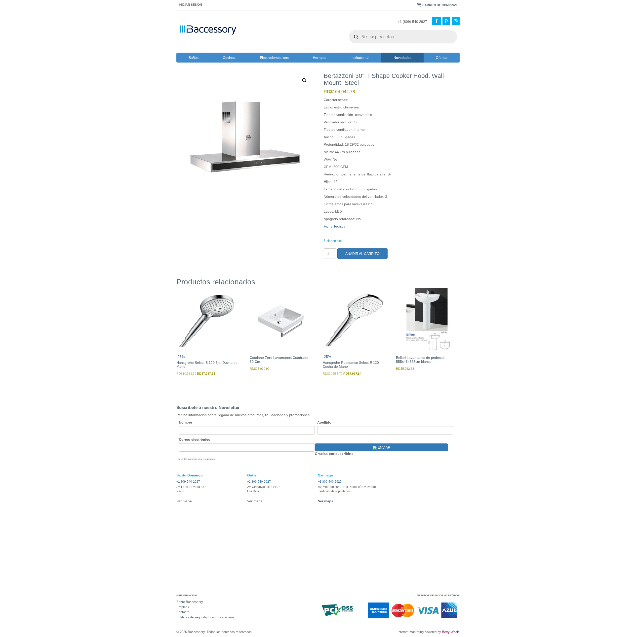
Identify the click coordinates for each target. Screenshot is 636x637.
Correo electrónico (194, 439)
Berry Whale (451, 632)
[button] (304, 80)
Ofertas (441, 58)
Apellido (324, 422)
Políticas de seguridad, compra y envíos (205, 617)
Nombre (185, 422)
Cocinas (229, 58)
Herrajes (319, 58)
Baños (194, 58)
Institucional (360, 58)
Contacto (182, 612)
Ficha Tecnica (334, 226)
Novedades (402, 58)
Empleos (182, 607)
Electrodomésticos (274, 58)
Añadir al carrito (362, 254)
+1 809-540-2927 (188, 481)
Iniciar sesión (190, 4)
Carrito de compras (439, 5)
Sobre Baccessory (189, 602)
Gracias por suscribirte (334, 454)
